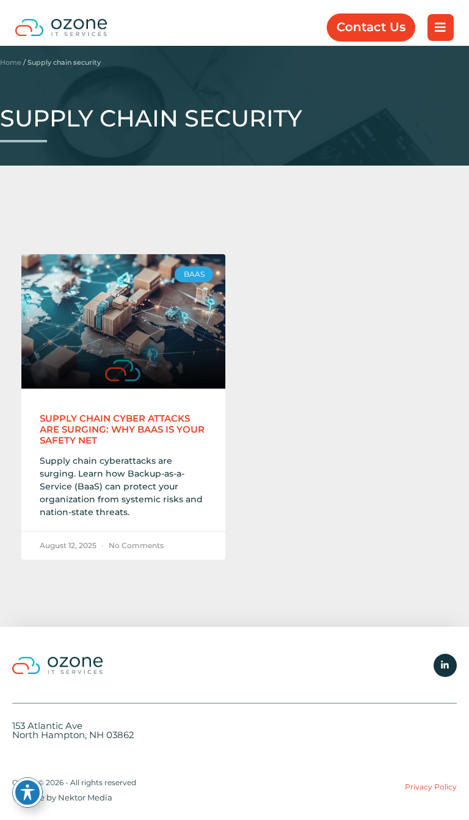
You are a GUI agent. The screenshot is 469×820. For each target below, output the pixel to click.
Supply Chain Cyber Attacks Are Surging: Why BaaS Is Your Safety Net (122, 429)
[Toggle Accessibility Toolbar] (27, 792)
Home (10, 62)
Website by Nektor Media (62, 797)
